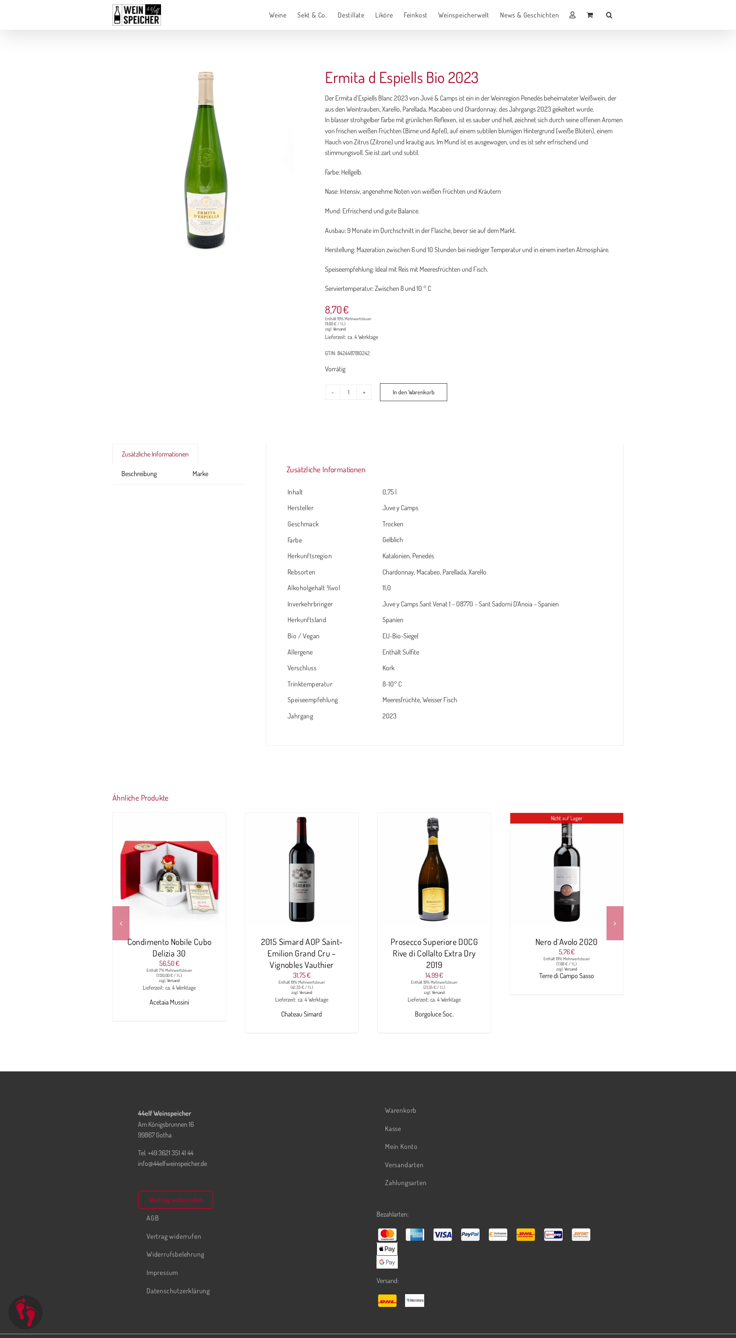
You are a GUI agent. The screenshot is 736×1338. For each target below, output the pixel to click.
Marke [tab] (200, 473)
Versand (339, 328)
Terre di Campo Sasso (566, 975)
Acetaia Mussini (169, 1002)
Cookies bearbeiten (25, 1312)
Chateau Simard (301, 1014)
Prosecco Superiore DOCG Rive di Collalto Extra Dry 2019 (434, 953)
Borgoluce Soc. (434, 1014)
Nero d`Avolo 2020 (566, 941)
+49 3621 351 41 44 (170, 1152)
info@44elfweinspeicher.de (172, 1163)
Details (201, 870)
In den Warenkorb (413, 392)
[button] (609, 15)
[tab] (175, 468)
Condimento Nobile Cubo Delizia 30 (169, 947)
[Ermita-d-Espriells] (208, 160)
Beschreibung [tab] (139, 473)
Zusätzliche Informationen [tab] (155, 454)
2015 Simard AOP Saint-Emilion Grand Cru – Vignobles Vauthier (302, 953)
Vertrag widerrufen (175, 1199)
